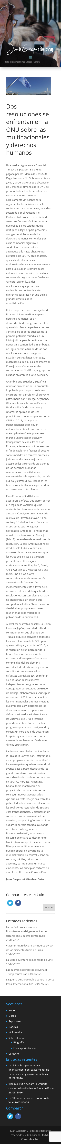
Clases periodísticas (24, 1048)
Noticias (13, 1027)
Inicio (11, 1010)
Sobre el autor (16, 1038)
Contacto (13, 1053)
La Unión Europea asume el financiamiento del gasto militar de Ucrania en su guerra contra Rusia (26, 931)
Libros (12, 1015)
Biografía (18, 1042)
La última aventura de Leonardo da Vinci (29, 959)
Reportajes (14, 1021)
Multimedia (15, 1032)
